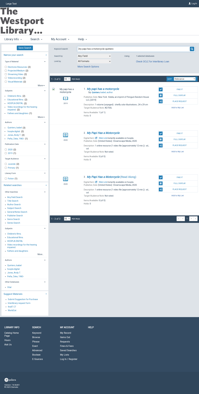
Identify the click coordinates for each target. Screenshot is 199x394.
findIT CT (12, 307)
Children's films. (15, 96)
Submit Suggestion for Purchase (23, 299)
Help (91, 327)
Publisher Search (15, 215)
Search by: (58, 56)
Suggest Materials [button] (13, 294)
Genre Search (13, 219)
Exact (35, 346)
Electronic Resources (18, 67)
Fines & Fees (67, 346)
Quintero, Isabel (15, 128)
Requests (65, 341)
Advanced (37, 350)
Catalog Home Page (11, 334)
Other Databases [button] (12, 282)
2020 (10, 149)
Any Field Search (15, 197)
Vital (9, 287)
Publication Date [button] (12, 144)
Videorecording (15, 78)
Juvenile (12, 164)
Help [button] (81, 39)
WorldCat (12, 310)
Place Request (180, 101)
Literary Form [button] (10, 173)
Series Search (13, 223)
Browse (36, 337)
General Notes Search (17, 212)
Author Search (14, 204)
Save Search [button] (25, 47)
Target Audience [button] (12, 159)
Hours (7, 340)
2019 (10, 153)
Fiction (11, 178)
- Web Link (102, 138)
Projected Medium (16, 70)
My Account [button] (59, 39)
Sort (169, 79)
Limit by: (58, 61)
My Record (65, 333)
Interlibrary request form (19, 303)
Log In (194, 3)
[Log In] (190, 3)
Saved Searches (68, 350)
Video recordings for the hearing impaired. (22, 108)
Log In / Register (68, 359)
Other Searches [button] (11, 192)
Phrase (35, 341)
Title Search (12, 201)
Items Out (65, 337)
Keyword (36, 333)
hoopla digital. (14, 131)
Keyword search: (61, 49)
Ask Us (8, 344)
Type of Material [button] (12, 61)
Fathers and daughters (18, 113)
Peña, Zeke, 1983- (16, 138)
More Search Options (88, 66)
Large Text (11, 3)
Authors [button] (8, 122)
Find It (180, 89)
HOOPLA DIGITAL (15, 103)
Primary (12, 168)
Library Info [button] (12, 39)
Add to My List (177, 107)
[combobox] (94, 56)
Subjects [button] (8, 91)
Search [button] (35, 39)
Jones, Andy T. (14, 135)
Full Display (180, 95)
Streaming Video (16, 74)
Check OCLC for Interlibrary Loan (152, 61)
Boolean (36, 354)
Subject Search (14, 208)
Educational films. (16, 99)
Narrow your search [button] (13, 55)
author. (102, 92)
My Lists (64, 354)
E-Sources (37, 359)
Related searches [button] (13, 185)
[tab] (24, 54)
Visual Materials (15, 82)
